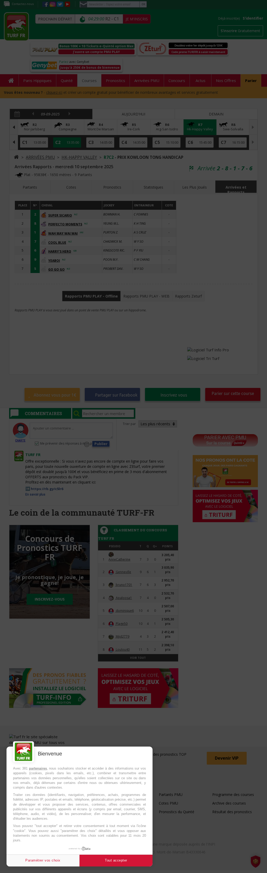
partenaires (38, 768)
